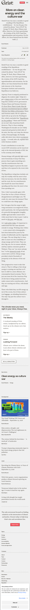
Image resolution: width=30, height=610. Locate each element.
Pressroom (4, 565)
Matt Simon (4, 443)
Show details (22, 598)
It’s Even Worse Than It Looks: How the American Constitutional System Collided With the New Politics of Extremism (15, 109)
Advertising (4, 580)
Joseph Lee (4, 501)
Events (3, 576)
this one (19, 219)
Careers (3, 561)
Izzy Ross (4, 454)
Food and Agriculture (7, 545)
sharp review (9, 99)
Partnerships (5, 563)
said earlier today (10, 223)
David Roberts (5, 43)
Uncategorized (25, 51)
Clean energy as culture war (14, 377)
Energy (11, 382)
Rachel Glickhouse (6, 483)
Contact (3, 559)
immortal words (15, 251)
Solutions (4, 539)
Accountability (5, 541)
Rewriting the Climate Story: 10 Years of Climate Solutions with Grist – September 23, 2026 (15, 467)
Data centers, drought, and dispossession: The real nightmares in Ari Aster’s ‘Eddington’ (14, 430)
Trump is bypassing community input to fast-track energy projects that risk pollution (15, 450)
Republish (4, 582)
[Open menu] (27, 2)
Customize (14, 607)
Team (3, 556)
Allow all (15, 602)
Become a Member (6, 578)
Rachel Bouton (5, 423)
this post (10, 219)
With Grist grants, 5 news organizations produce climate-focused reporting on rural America (15, 479)
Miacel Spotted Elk (6, 434)
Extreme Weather (6, 543)
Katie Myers (4, 492)
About (3, 554)
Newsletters (4, 574)
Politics (3, 537)
